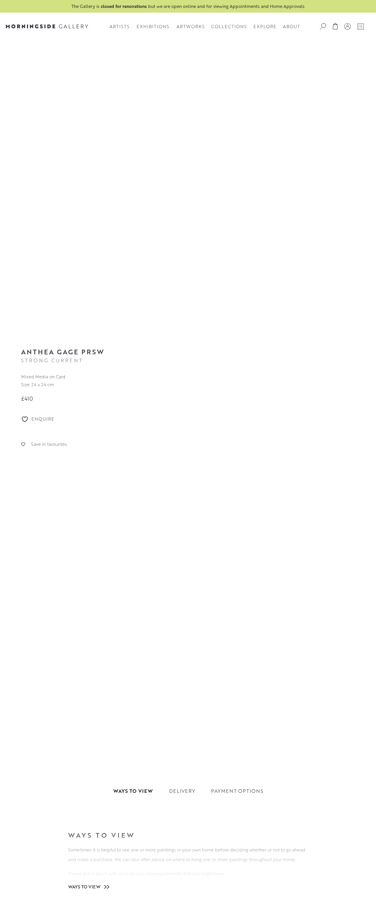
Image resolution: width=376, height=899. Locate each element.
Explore (265, 26)
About (291, 26)
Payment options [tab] (237, 791)
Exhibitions (153, 26)
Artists (120, 26)
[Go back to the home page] (47, 26)
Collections (229, 26)
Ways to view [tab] (133, 791)
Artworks (191, 26)
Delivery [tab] (182, 791)
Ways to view (85, 886)
